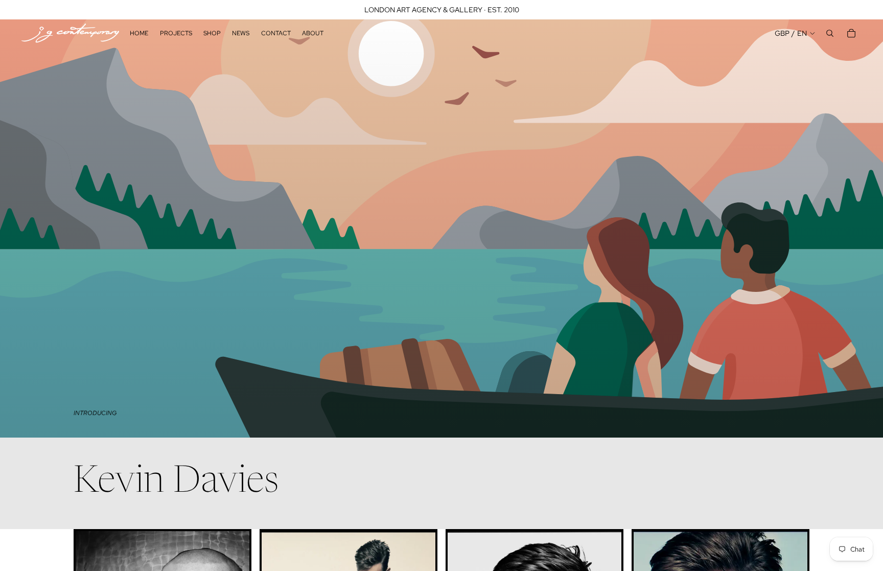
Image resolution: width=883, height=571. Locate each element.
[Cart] (851, 33)
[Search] (830, 33)
